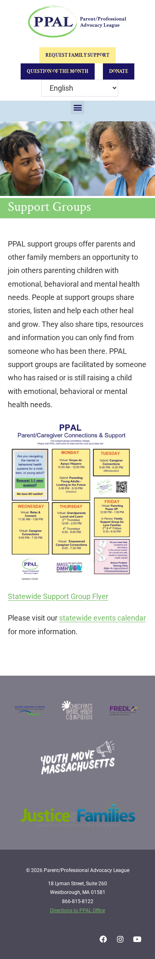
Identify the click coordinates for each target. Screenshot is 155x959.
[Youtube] (137, 939)
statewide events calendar (102, 618)
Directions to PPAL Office (77, 910)
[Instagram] (120, 939)
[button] (77, 107)
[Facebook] (103, 939)
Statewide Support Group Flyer (58, 596)
